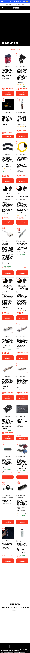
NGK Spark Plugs (20, 124)
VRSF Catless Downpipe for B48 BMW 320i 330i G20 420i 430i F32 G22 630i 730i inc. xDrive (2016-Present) (7, 382)
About (11, 652)
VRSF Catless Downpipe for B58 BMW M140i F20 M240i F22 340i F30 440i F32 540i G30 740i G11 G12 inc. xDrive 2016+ (22, 343)
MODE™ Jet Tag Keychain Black (7, 544)
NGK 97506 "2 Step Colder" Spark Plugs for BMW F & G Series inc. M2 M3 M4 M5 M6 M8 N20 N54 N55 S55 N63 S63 (21, 118)
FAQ (2, 652)
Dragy (3, 467)
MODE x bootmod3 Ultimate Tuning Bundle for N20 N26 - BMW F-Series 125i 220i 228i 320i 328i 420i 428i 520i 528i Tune (7, 206)
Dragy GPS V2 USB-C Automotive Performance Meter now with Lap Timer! (7, 462)
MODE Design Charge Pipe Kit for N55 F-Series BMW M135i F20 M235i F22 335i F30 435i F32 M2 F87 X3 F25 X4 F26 (7, 161)
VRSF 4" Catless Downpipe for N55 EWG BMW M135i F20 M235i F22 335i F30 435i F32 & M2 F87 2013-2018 (7, 342)
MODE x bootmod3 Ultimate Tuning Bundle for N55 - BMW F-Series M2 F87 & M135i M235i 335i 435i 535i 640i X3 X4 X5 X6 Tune (22, 206)
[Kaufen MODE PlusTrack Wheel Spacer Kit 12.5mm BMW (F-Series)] (8, 487)
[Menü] (2, 8)
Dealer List (16, 652)
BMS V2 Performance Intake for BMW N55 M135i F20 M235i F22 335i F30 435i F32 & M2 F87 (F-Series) (21, 462)
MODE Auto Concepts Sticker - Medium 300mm (21, 420)
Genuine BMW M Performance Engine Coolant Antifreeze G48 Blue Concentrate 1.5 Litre (21, 547)
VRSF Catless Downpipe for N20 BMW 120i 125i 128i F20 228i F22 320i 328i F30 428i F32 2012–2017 (22, 382)
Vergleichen (7, 66)
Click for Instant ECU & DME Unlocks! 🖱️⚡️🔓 (15, 1)
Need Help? (7, 652)
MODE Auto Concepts (6, 650)
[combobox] (15, 610)
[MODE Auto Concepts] (14, 8)
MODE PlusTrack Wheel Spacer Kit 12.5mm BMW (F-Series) (7, 499)
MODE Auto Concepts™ (19, 171)
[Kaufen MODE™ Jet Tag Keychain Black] (8, 533)
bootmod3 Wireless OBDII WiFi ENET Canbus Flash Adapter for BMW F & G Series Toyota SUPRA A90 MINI (7, 422)
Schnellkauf (8, 136)
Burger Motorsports (21, 468)
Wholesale (22, 652)
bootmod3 (5, 124)
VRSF (3, 347)
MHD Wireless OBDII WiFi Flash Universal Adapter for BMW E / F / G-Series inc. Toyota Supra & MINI (7, 73)
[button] (27, 8)
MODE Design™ (20, 82)
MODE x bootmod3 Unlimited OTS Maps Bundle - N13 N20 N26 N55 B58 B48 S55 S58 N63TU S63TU (7, 118)
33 (16, 568)
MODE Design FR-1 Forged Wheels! (13, 4)
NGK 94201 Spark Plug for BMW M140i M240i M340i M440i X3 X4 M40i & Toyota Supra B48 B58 (22, 246)
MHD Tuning (5, 79)
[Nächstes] (21, 568)
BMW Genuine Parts (21, 553)
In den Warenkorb (8, 93)
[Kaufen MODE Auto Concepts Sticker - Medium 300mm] (22, 409)
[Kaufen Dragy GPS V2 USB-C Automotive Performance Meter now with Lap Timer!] (8, 448)
